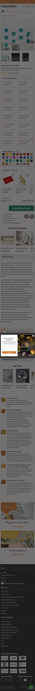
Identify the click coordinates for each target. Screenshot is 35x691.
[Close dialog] (33, 336)
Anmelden (9, 352)
